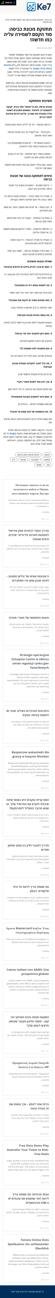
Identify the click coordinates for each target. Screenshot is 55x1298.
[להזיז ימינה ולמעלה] (3, 2)
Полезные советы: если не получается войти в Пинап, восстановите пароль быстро (30, 489)
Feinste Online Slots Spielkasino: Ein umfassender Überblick (28, 1244)
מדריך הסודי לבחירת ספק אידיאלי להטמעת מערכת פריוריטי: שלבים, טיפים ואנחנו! (28, 535)
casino (47, 454)
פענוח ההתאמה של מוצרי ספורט (29, 617)
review (23, 459)
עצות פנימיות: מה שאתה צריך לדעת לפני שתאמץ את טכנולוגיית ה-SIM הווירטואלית (28, 1198)
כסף (48, 464)
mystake (35, 459)
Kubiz (13, 433)
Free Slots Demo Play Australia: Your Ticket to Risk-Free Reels (28, 1150)
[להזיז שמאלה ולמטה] (2, 3)
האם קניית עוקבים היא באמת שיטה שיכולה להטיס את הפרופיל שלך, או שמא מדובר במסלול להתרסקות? (27, 804)
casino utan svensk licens (28, 454)
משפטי (39, 464)
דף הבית (48, 19)
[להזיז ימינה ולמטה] (3, 3)
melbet (47, 459)
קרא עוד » (45, 512)
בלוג (13, 459)
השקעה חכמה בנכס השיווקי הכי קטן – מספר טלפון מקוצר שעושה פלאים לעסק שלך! (29, 1021)
